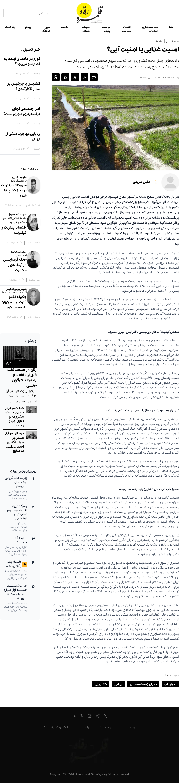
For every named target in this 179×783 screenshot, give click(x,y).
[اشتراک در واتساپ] (56, 78)
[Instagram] (90, 717)
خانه (171, 27)
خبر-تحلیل (31, 49)
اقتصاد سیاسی (126, 29)
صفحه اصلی (172, 41)
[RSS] (81, 717)
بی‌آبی (118, 684)
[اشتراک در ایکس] (75, 78)
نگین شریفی (141, 182)
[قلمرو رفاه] (89, 13)
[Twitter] (105, 717)
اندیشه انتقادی (86, 29)
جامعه (65, 27)
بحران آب (170, 684)
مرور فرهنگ (46, 29)
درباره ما (131, 727)
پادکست (10, 27)
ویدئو (28, 27)
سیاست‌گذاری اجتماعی (150, 29)
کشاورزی (101, 684)
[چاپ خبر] (94, 78)
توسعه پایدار (106, 29)
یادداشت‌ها (31, 169)
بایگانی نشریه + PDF (56, 727)
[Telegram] (97, 717)
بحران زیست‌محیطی (143, 684)
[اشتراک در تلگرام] (65, 78)
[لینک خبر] (84, 78)
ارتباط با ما (107, 727)
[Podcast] (74, 717)
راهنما (85, 727)
